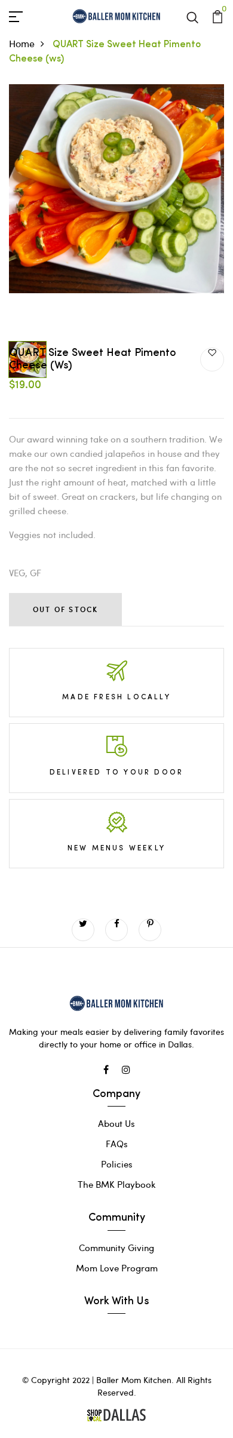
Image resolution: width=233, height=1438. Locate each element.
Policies (117, 1164)
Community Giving (116, 1247)
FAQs (117, 1144)
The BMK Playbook (117, 1184)
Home (22, 43)
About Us (116, 1123)
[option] (116, 209)
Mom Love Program (117, 1268)
